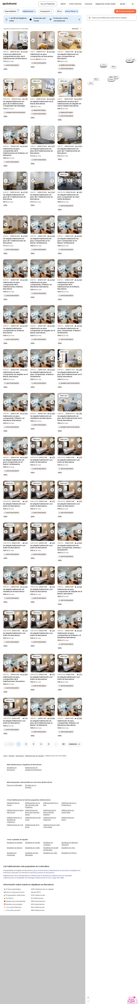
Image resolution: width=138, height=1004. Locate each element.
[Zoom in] (88, 997)
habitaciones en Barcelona (59, 870)
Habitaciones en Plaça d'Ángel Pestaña (49, 812)
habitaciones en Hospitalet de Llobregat (18, 878)
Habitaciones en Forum (13, 804)
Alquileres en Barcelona (12, 769)
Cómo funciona (75, 4)
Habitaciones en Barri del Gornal (15, 811)
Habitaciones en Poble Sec (49, 819)
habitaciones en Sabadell (61, 876)
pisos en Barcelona (40, 870)
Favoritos (88, 4)
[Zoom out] (88, 1001)
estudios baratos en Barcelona (42, 873)
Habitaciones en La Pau (50, 804)
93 (64, 744)
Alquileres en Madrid (14, 842)
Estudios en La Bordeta (30, 786)
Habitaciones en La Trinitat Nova (68, 804)
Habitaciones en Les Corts (33, 819)
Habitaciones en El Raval (32, 826)
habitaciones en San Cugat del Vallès (49, 878)
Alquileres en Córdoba (48, 843)
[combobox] (111, 17)
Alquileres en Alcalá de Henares (50, 849)
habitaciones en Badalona (40, 876)
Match (63, 4)
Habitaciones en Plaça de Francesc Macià (32, 812)
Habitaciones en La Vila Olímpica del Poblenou (32, 805)
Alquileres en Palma (69, 853)
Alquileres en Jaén (50, 853)
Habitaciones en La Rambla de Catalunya (14, 820)
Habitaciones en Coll (15, 825)
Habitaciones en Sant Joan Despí (51, 826)
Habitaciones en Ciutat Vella (67, 811)
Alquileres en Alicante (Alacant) (69, 843)
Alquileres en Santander (12, 854)
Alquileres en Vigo (68, 848)
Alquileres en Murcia (14, 848)
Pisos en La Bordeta (14, 785)
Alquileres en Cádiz (32, 848)
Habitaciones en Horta (67, 819)
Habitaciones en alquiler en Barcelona (33, 769)
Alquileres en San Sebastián (31, 854)
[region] (111, 508)
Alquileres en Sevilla (32, 842)
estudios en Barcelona (21, 873)
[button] (123, 4)
